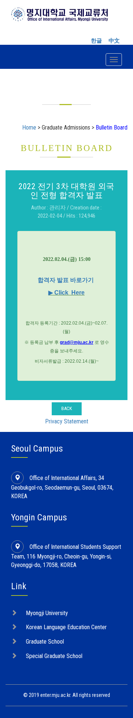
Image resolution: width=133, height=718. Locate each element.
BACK (66, 408)
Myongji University (47, 613)
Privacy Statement (66, 421)
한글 (96, 40)
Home (29, 127)
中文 (114, 40)
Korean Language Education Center (66, 627)
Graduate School (45, 641)
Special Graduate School (54, 656)
